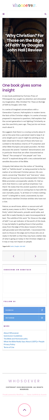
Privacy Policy (9, 344)
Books (41, 61)
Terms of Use (9, 347)
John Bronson (27, 61)
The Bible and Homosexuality (16, 338)
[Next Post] (35, 256)
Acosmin (44, 394)
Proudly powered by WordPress (13, 394)
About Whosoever (11, 333)
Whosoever (24, 381)
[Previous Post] (13, 256)
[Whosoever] (24, 5)
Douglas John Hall (20, 246)
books (12, 246)
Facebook (9, 310)
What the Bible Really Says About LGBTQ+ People (24, 341)
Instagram (9, 318)
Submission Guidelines (13, 336)
